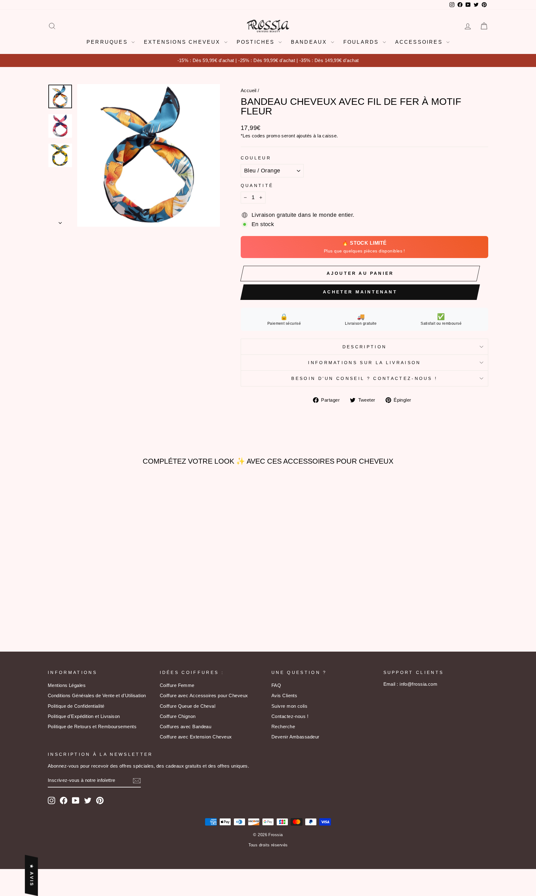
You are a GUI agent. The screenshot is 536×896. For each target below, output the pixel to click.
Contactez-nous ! (289, 716)
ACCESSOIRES (420, 42)
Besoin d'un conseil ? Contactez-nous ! (364, 378)
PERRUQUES (108, 42)
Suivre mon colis (289, 706)
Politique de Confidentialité (76, 706)
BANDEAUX (310, 42)
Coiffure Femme (177, 685)
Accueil (249, 90)
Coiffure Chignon (178, 716)
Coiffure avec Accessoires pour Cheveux (204, 695)
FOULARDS (362, 42)
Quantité (257, 185)
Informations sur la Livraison (364, 362)
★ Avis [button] (31, 875)
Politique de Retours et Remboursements (92, 726)
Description (364, 346)
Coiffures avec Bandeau (186, 726)
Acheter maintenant (360, 291)
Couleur (256, 157)
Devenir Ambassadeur (295, 736)
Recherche (283, 726)
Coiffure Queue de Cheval (188, 706)
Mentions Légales (67, 685)
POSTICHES (257, 42)
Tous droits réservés (268, 845)
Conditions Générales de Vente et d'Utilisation (97, 695)
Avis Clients (284, 695)
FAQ (276, 685)
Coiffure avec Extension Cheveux (196, 736)
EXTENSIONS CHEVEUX (183, 42)
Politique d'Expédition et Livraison (84, 716)
